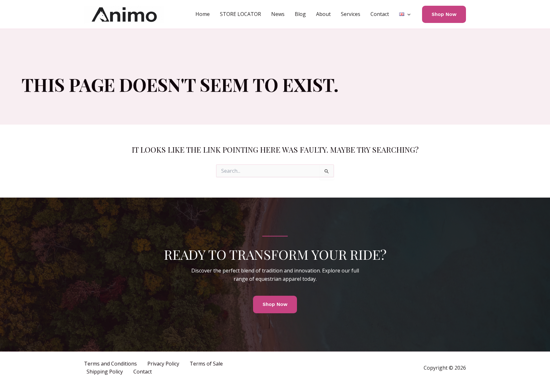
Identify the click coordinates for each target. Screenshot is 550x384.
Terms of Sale (206, 363)
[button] (407, 14)
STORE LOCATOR (240, 14)
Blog (300, 14)
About (323, 14)
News (278, 14)
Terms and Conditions (110, 363)
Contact (379, 14)
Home (202, 14)
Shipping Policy (105, 371)
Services (350, 14)
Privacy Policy (163, 363)
